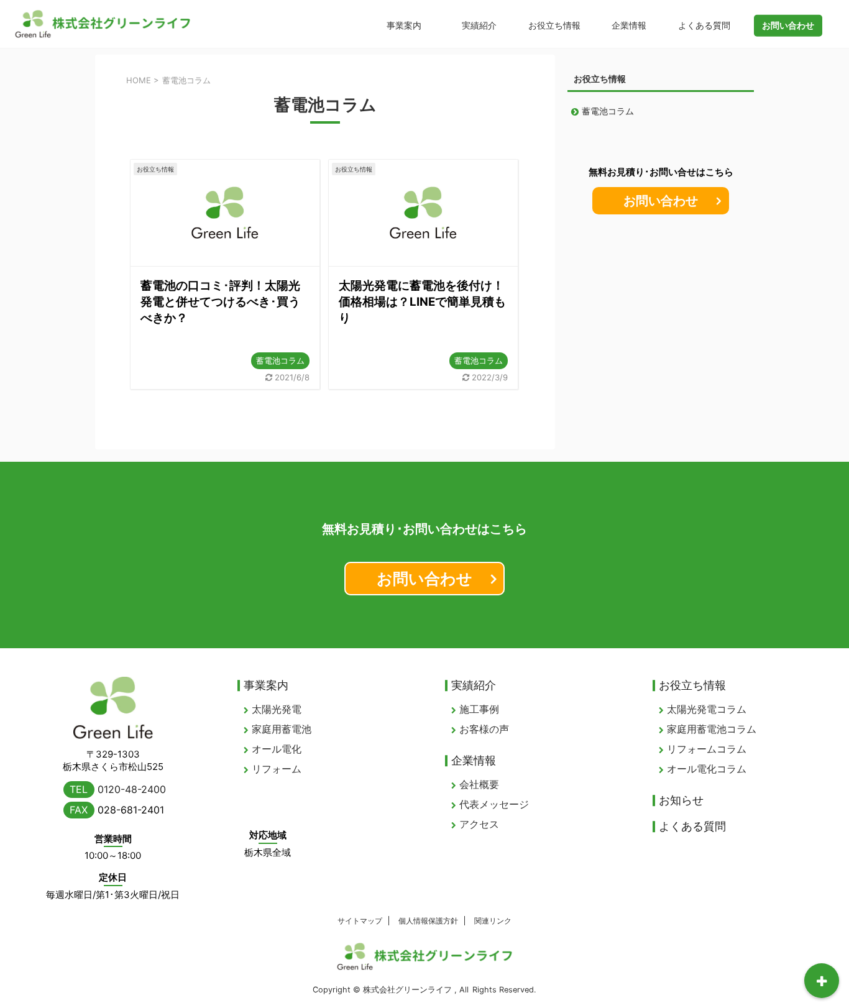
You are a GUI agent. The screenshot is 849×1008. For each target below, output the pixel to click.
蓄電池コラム (280, 360)
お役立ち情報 (554, 25)
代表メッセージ (494, 804)
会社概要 (479, 784)
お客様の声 (484, 729)
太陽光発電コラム (706, 709)
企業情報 (629, 25)
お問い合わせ (660, 200)
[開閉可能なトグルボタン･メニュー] (821, 980)
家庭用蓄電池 (281, 729)
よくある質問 (704, 25)
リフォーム (276, 769)
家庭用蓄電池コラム (711, 729)
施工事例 (479, 709)
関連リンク (493, 920)
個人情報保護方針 (428, 920)
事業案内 (404, 25)
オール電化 (276, 749)
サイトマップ (359, 920)
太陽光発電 (276, 709)
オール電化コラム (706, 769)
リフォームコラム (706, 749)
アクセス (479, 824)
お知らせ (681, 800)
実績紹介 (479, 25)
